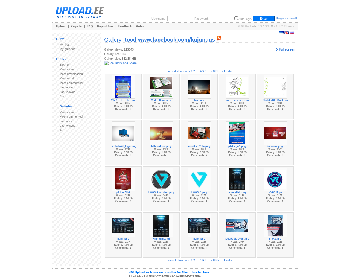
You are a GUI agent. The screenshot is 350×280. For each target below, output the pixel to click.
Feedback (125, 26)
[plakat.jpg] (275, 225)
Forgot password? (286, 18)
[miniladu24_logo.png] (123, 133)
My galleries (67, 49)
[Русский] (292, 33)
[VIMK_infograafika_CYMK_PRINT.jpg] (123, 86)
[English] (286, 33)
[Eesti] (281, 33)
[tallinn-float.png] (161, 133)
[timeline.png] (275, 133)
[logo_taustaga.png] (237, 86)
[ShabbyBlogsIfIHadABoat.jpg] (275, 86)
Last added (67, 87)
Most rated (67, 78)
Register (77, 26)
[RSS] (219, 40)
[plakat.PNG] (123, 179)
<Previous (183, 71)
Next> (219, 71)
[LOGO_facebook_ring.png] (161, 179)
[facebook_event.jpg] (237, 225)
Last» (228, 71)
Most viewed (68, 69)
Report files (105, 26)
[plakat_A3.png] (237, 133)
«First (172, 71)
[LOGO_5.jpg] (275, 179)
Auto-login (245, 19)
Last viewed (67, 92)
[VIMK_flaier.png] (161, 86)
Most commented (71, 82)
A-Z (62, 96)
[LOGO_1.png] (199, 179)
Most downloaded (71, 73)
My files (65, 44)
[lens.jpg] (199, 86)
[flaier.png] (123, 225)
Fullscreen (286, 49)
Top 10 (64, 64)
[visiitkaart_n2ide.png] (199, 133)
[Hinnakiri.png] (237, 179)
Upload (61, 26)
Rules (140, 26)
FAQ (90, 26)
